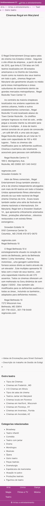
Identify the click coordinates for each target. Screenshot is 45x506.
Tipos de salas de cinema (18, 392)
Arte (8, 487)
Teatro (8, 497)
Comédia (10, 436)
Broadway (10, 429)
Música (37, 492)
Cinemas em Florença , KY (18, 407)
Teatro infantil (12, 433)
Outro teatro (10, 10)
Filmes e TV (23, 492)
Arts (2, 7)
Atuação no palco (14, 472)
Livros (23, 487)
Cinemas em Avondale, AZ (18, 414)
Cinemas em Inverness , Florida (20, 410)
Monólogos (11, 447)
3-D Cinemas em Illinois (17, 389)
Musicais (10, 451)
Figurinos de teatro (15, 480)
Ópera (9, 454)
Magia (8, 492)
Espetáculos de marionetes (18, 469)
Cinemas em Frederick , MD (19, 385)
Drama (9, 444)
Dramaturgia (12, 465)
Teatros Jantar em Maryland (19, 396)
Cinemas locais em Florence (19, 399)
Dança (37, 487)
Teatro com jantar (14, 440)
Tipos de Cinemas (14, 381)
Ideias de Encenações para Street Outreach (23, 358)
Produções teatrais (14, 476)
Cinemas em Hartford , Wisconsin (21, 403)
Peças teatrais (12, 462)
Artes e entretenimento (30, 2)
